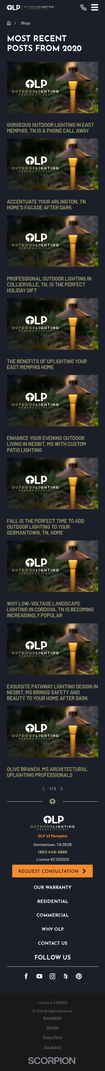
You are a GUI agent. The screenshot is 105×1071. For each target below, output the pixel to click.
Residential (52, 902)
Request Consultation (48, 872)
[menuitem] (52, 1017)
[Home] (30, 7)
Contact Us (52, 943)
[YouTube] (39, 976)
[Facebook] (26, 976)
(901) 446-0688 (52, 852)
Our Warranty (52, 888)
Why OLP (53, 929)
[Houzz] (66, 976)
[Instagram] (53, 976)
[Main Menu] (94, 7)
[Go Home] (9, 23)
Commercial (52, 915)
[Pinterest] (79, 976)
